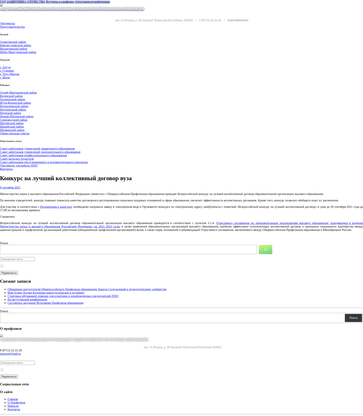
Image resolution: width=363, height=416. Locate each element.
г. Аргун (5, 67)
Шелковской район (12, 130)
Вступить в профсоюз (60, 1)
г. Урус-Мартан (9, 74)
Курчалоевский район (14, 106)
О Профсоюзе (16, 402)
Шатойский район (12, 123)
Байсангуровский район (15, 45)
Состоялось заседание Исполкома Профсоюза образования (45, 302)
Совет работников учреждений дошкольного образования (37, 148)
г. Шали (5, 77)
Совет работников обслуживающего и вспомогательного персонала (44, 162)
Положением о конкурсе (56, 206)
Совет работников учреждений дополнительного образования (40, 152)
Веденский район (11, 96)
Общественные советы (14, 133)
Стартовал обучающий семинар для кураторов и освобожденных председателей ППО (63, 296)
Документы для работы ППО (19, 165)
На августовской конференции (27, 299)
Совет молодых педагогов (17, 158)
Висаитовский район (13, 48)
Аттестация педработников (92, 1)
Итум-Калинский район (15, 102)
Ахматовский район (13, 41)
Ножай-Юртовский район (16, 116)
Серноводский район (13, 119)
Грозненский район (12, 99)
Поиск (4, 243)
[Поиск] (265, 249)
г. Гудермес (7, 70)
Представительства (12, 26)
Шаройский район (12, 126)
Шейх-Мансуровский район (18, 52)
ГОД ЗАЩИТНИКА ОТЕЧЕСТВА (22, 1)
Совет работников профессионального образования (33, 155)
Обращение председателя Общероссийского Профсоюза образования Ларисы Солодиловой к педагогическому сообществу (87, 289)
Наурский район (10, 113)
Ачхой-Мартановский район (18, 92)
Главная (13, 399)
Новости (13, 405)
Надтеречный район (13, 109)
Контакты (6, 169)
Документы (7, 23)
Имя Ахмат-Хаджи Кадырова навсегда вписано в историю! (46, 292)
